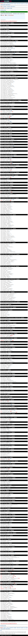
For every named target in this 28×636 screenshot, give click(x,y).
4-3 (14, 334)
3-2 (9, 117)
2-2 (11, 339)
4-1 (13, 199)
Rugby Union (3, 4)
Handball (14, 3)
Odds (11, 8)
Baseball (21, 3)
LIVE (5, 8)
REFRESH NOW (3, 10)
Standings (12, 22)
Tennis (8, 3)
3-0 (12, 47)
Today (1, 6)
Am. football (26, 3)
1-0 (13, 145)
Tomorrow (8, 6)
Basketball (11, 3)
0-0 (10, 159)
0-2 (16, 412)
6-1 (10, 411)
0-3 (15, 41)
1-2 (13, 176)
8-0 (11, 404)
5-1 (10, 158)
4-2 (11, 110)
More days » (13, 6)
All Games (2, 8)
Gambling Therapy (11, 633)
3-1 (12, 115)
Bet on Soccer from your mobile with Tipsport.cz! (9, 623)
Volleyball (18, 3)
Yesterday (4, 6)
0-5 (10, 418)
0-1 (10, 49)
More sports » (8, 4)
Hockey (4, 3)
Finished (8, 8)
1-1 (14, 48)
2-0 (10, 121)
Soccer (1, 3)
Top (1, 630)
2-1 (14, 53)
